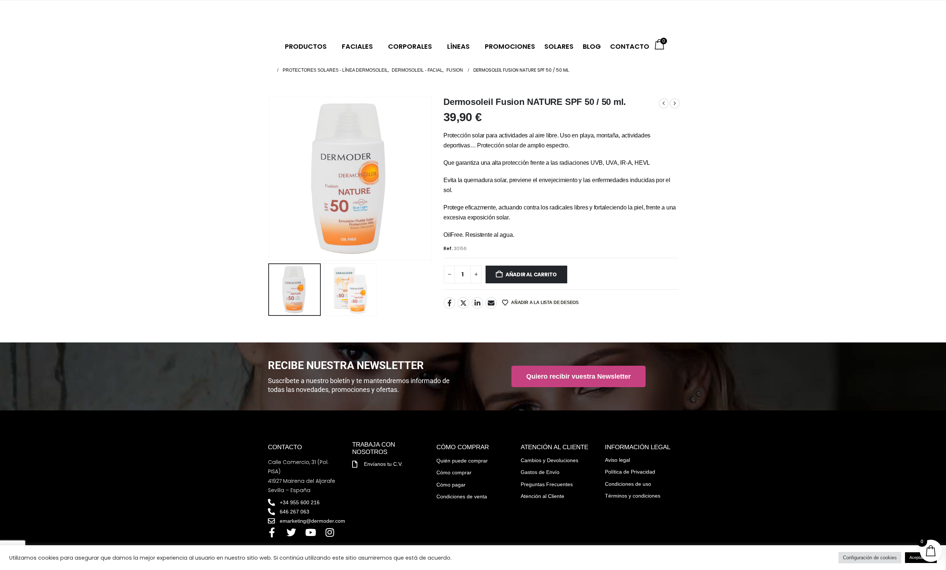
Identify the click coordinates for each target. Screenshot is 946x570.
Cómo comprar (454, 472)
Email (491, 303)
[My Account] (342, 18)
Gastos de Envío (540, 472)
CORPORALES (410, 46)
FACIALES (357, 46)
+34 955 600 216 (305, 17)
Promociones (510, 46)
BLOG (592, 46)
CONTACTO (629, 46)
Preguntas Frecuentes (547, 484)
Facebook (449, 303)
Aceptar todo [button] (920, 557)
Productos (306, 46)
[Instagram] (329, 532)
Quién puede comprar (462, 461)
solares (559, 46)
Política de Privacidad (630, 472)
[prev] (664, 103)
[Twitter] (291, 532)
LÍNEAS (458, 46)
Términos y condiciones (632, 496)
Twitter (463, 303)
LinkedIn (477, 303)
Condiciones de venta (461, 496)
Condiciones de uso (628, 484)
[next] (675, 103)
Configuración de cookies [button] (870, 557)
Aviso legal (617, 460)
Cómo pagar (451, 485)
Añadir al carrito (531, 274)
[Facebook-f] (272, 532)
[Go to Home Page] (270, 70)
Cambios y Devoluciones (549, 460)
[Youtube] (310, 532)
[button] (269, 178)
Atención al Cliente (542, 496)
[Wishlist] (357, 18)
